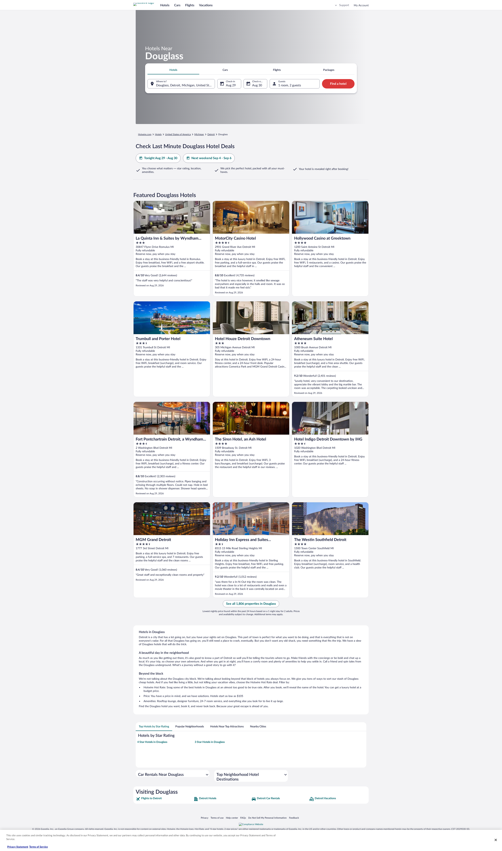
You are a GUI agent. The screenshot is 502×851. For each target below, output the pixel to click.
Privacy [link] (204, 817)
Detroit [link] (211, 134)
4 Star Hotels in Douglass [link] (152, 742)
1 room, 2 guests (289, 85)
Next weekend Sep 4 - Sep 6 (211, 158)
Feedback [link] (294, 817)
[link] (164, 799)
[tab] (173, 70)
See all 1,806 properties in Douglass (251, 603)
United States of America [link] (178, 134)
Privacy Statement (17, 847)
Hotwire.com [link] (144, 134)
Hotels (164, 5)
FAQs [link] (243, 817)
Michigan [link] (199, 134)
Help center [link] (232, 817)
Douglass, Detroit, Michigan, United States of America (185, 85)
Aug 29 (231, 85)
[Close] (495, 839)
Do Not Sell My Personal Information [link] (267, 817)
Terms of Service (38, 847)
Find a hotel (338, 83)
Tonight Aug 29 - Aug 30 (160, 158)
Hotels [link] (158, 134)
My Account (361, 5)
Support (344, 5)
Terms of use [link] (217, 817)
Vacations (206, 5)
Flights (189, 5)
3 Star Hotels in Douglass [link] (210, 742)
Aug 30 (257, 85)
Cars (177, 5)
